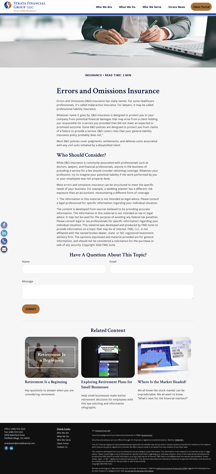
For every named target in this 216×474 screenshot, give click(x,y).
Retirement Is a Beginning (46, 381)
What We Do (63, 436)
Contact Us (62, 447)
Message (27, 281)
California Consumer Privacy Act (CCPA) (171, 468)
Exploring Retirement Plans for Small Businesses (106, 384)
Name (26, 261)
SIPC (182, 440)
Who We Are (63, 432)
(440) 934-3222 (18, 428)
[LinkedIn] (4, 233)
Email (112, 261)
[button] (104, 6)
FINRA (177, 440)
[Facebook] (4, 225)
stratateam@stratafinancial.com (19, 443)
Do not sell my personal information (139, 471)
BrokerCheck (147, 435)
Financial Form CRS (102, 431)
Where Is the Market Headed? (162, 381)
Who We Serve (64, 439)
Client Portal (62, 443)
